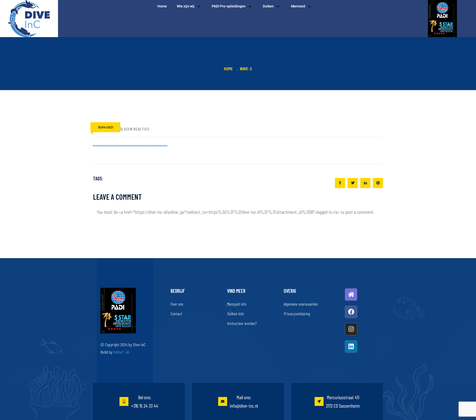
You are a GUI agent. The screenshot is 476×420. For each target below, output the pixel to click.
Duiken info (235, 313)
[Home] (351, 294)
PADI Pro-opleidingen (228, 6)
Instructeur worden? (242, 323)
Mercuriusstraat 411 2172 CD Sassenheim (343, 401)
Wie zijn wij (185, 6)
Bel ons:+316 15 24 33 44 (144, 401)
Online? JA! (121, 352)
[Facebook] (351, 312)
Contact (176, 313)
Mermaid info (236, 304)
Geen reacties (136, 128)
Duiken (268, 6)
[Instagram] (351, 329)
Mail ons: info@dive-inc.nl (244, 401)
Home (162, 6)
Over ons (177, 304)
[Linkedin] (351, 346)
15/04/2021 (105, 127)
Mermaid (298, 6)
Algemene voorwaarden (301, 304)
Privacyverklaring (297, 313)
